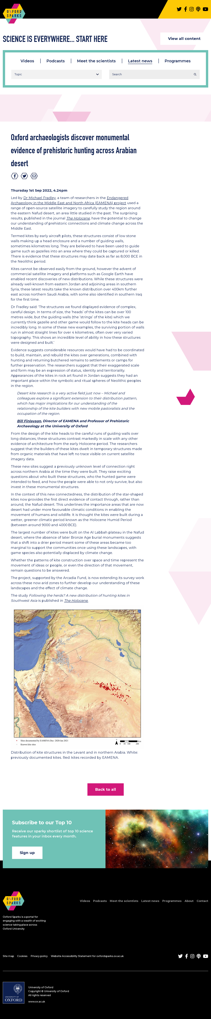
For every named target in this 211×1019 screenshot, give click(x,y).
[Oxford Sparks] (13, 914)
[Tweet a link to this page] (24, 176)
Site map (8, 956)
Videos (27, 61)
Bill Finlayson (29, 421)
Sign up (27, 852)
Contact (202, 901)
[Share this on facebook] (15, 176)
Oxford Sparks (14, 12)
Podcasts (55, 61)
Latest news (140, 61)
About (189, 901)
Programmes (178, 61)
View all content (184, 38)
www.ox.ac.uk (36, 1001)
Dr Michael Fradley (39, 198)
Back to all (105, 789)
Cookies (22, 956)
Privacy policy (39, 956)
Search (195, 74)
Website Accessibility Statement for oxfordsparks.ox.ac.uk (87, 956)
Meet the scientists (96, 61)
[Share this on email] (34, 176)
